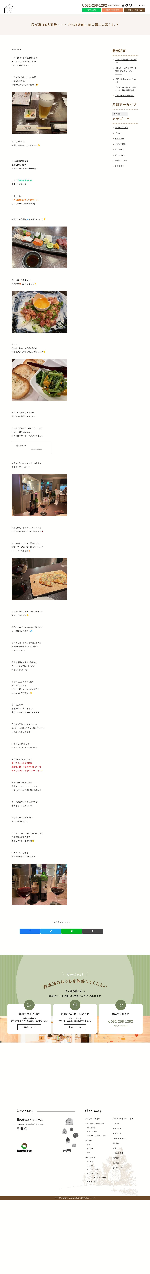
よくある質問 (118, 1153)
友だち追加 (91, 10)
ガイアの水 (91, 1182)
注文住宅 (90, 1161)
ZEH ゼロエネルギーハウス (123, 1119)
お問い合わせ (118, 1168)
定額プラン (91, 1165)
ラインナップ (90, 1157)
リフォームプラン (93, 1173)
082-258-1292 (122, 1021)
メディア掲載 (120, 144)
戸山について (120, 155)
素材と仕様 (91, 1128)
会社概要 (116, 1143)
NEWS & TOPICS (119, 1138)
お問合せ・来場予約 (134, 10)
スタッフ (116, 1148)
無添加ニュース (121, 160)
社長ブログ (119, 166)
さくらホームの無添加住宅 (95, 1124)
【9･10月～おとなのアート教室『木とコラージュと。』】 (125, 71)
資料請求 (116, 1163)
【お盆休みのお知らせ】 (124, 96)
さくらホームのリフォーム (96, 1177)
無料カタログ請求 (112, 10)
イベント (118, 133)
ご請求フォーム (29, 1027)
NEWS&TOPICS (121, 128)
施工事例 (88, 1140)
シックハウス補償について (96, 1136)
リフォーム (119, 149)
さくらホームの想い (92, 1119)
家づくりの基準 (92, 1169)
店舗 (88, 1153)
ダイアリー (119, 139)
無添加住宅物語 (92, 1132)
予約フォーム (75, 1027)
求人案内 (116, 1158)
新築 (88, 1144)
